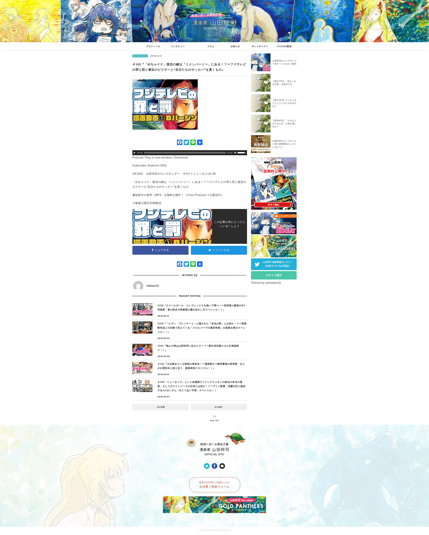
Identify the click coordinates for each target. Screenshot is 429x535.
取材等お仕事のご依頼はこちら (214, 484)
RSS (164, 165)
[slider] (242, 152)
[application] (189, 152)
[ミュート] (235, 152)
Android (152, 165)
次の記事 (218, 407)
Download (181, 157)
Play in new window (158, 157)
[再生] (134, 152)
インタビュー (178, 46)
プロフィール (153, 46)
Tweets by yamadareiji (266, 282)
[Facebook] (179, 143)
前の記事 (161, 407)
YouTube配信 (284, 46)
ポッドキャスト (260, 46)
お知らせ (235, 46)
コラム (210, 46)
